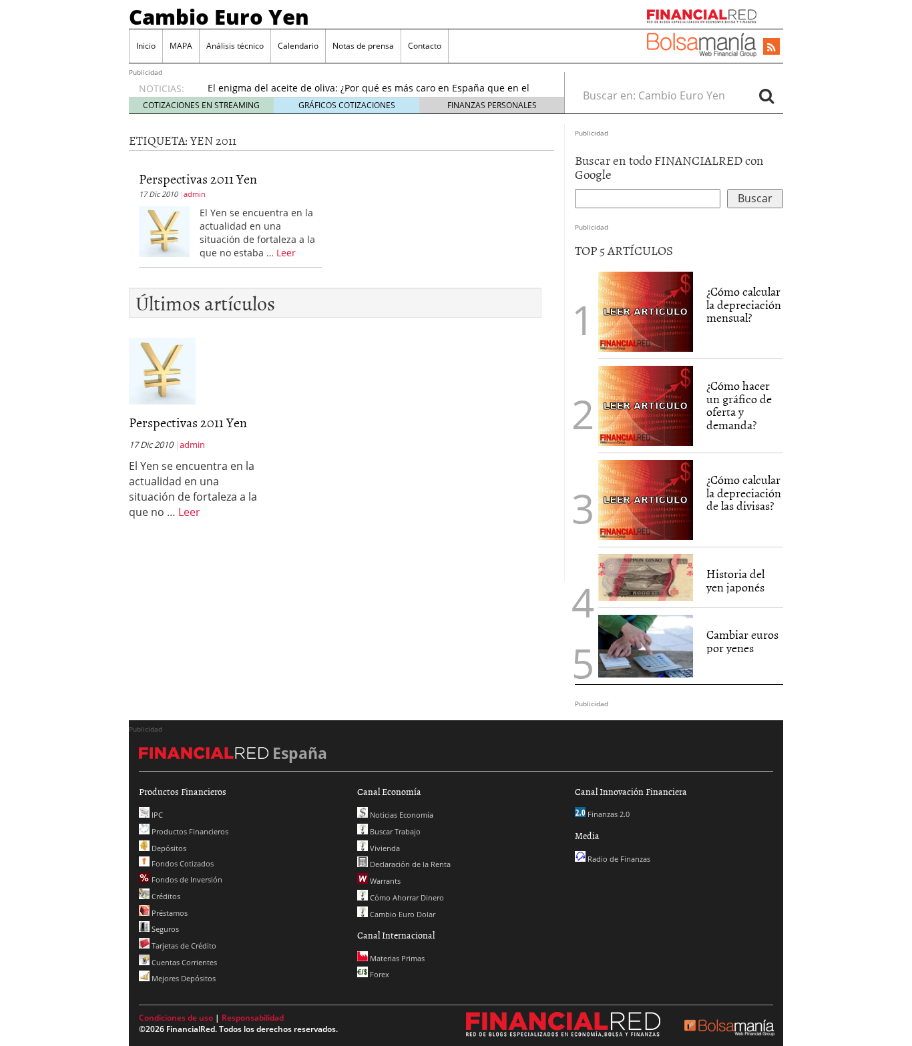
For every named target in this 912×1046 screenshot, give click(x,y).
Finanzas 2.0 (608, 814)
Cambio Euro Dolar (401, 914)
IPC (156, 815)
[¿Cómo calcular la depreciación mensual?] (645, 310)
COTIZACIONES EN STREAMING (201, 105)
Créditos (165, 896)
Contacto (424, 45)
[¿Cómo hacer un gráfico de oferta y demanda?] (645, 404)
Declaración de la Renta (409, 864)
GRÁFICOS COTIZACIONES (346, 105)
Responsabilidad (253, 1017)
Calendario (298, 45)
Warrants (384, 881)
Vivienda (384, 848)
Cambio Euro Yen (219, 17)
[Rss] (771, 47)
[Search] (766, 95)
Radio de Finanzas (618, 859)
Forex (378, 974)
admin (195, 194)
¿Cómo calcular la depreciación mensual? (743, 304)
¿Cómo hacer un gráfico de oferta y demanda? (739, 405)
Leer (286, 252)
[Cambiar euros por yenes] (645, 644)
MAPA (181, 45)
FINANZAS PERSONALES (492, 105)
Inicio (146, 45)
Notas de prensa (363, 45)
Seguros (164, 929)
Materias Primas (396, 958)
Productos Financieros (189, 831)
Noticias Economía (400, 815)
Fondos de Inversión (186, 879)
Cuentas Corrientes (183, 962)
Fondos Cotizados (182, 863)
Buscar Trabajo (394, 831)
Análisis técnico (235, 45)
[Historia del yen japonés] (645, 576)
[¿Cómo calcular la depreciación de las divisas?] (645, 498)
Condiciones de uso (176, 1017)
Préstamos (169, 913)
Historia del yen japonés (735, 580)
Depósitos (168, 848)
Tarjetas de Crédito (183, 946)
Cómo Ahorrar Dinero (406, 897)
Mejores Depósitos (183, 978)
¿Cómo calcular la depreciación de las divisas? (743, 493)
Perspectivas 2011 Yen (198, 178)
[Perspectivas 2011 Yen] (164, 230)
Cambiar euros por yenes (742, 641)
